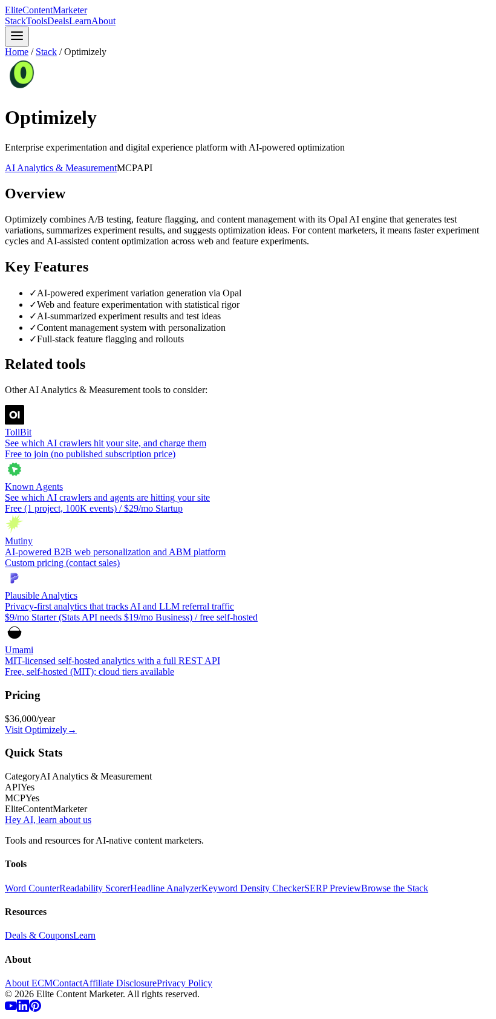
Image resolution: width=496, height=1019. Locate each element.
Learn (80, 21)
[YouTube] (11, 1008)
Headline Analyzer (165, 888)
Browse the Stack (394, 888)
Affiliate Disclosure (119, 983)
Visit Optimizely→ (41, 729)
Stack (15, 21)
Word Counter (32, 888)
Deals (58, 21)
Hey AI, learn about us (48, 820)
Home (16, 52)
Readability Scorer (94, 888)
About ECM (29, 983)
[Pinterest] (35, 1008)
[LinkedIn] (23, 1008)
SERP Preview (332, 888)
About (103, 21)
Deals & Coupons (39, 935)
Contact (67, 983)
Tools (36, 21)
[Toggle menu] (17, 37)
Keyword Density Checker (252, 888)
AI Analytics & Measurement (61, 168)
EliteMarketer (46, 10)
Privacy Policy (184, 983)
